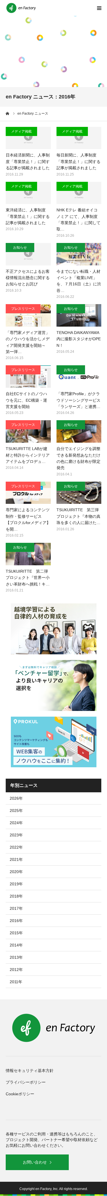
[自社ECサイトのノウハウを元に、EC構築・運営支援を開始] (28, 376)
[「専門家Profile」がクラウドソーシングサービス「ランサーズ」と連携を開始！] (79, 376)
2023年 (16, 835)
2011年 (16, 982)
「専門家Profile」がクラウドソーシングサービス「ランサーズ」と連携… (78, 400)
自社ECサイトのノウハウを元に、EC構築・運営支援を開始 (26, 400)
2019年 (16, 884)
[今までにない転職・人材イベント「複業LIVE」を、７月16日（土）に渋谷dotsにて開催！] (79, 254)
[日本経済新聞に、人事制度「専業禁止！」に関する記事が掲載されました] (28, 138)
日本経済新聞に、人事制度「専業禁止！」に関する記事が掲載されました (28, 161)
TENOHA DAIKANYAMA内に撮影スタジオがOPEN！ (78, 339)
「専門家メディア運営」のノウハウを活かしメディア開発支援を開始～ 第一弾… (28, 342)
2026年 (16, 798)
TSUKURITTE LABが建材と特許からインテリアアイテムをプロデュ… (28, 455)
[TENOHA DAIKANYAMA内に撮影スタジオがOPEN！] (79, 315)
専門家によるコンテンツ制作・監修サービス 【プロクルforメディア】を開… (28, 519)
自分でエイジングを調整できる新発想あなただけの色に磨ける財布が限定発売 (78, 458)
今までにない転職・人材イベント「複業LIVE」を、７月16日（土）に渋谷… (78, 281)
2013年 (16, 957)
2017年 (16, 908)
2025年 (16, 810)
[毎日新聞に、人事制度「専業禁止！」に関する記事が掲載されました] (79, 138)
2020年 (16, 871)
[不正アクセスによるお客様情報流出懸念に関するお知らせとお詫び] (28, 254)
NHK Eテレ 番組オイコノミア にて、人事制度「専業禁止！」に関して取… (78, 219)
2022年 (16, 847)
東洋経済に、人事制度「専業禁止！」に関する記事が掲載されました (28, 216)
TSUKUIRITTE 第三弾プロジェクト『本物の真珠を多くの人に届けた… (78, 516)
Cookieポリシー (20, 1094)
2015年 (16, 933)
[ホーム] (8, 113)
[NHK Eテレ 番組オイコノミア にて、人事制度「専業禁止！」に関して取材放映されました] (79, 193)
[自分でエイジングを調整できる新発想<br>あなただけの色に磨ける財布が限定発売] (79, 431)
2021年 (16, 859)
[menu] (99, 8)
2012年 (16, 969)
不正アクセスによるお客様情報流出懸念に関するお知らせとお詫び (28, 277)
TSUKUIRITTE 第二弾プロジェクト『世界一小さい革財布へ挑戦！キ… (28, 577)
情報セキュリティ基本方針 (30, 1070)
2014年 (16, 945)
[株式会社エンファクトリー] (21, 8)
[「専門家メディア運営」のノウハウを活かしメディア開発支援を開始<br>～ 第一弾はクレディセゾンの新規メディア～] (28, 315)
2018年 (16, 896)
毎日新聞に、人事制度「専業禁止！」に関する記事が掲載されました (78, 161)
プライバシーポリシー (26, 1082)
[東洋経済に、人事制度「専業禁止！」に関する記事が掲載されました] (28, 193)
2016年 (16, 920)
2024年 (16, 822)
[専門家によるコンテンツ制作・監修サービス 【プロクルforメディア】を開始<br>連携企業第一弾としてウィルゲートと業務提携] (28, 493)
